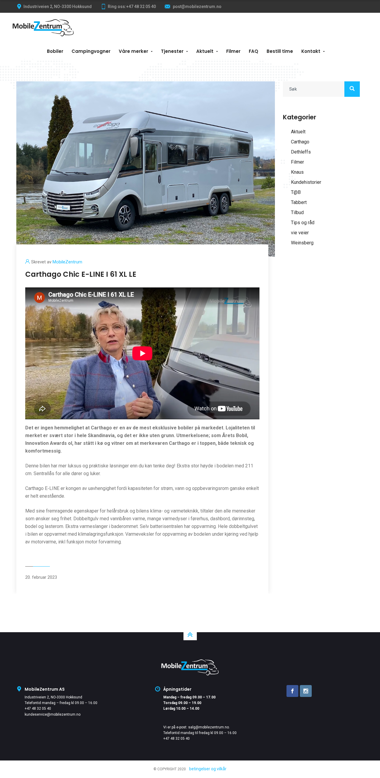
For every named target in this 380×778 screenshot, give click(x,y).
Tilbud (297, 212)
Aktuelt (204, 51)
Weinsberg (302, 243)
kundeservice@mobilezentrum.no (52, 714)
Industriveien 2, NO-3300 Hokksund (53, 697)
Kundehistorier (306, 182)
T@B (296, 192)
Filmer (233, 51)
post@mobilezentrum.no (196, 6)
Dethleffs (301, 152)
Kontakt (310, 51)
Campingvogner (91, 51)
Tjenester (172, 51)
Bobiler (55, 51)
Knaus (297, 172)
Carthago (300, 142)
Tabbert (299, 202)
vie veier (300, 232)
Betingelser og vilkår (208, 768)
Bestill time (280, 51)
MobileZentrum (67, 262)
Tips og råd (302, 222)
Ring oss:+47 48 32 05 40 (132, 6)
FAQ (253, 51)
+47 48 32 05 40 (38, 708)
